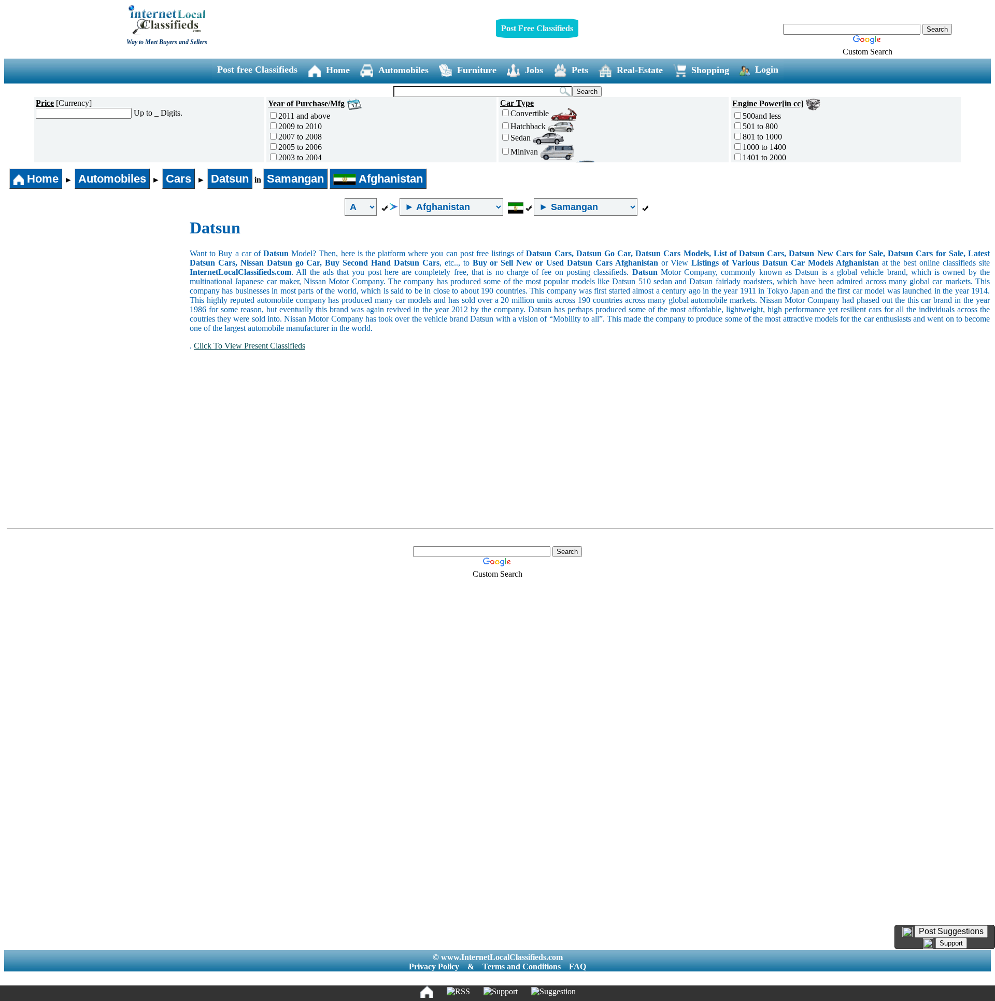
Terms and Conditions (521, 966)
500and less (762, 116)
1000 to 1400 (764, 147)
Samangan (295, 178)
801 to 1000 (762, 136)
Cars (178, 178)
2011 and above (304, 116)
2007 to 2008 (300, 136)
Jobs (534, 70)
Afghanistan (389, 178)
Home (338, 70)
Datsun (230, 178)
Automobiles (403, 70)
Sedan (521, 137)
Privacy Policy (434, 966)
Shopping (710, 70)
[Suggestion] (553, 991)
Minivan (525, 151)
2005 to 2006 (300, 147)
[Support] (501, 991)
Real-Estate (640, 70)
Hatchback (529, 126)
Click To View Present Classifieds (249, 345)
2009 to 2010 (300, 126)
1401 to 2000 (764, 157)
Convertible (530, 113)
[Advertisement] (97, 296)
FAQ (577, 966)
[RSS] (458, 991)
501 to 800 (760, 126)
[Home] (426, 991)
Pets (580, 70)
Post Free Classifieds (537, 28)
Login (766, 69)
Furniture (476, 70)
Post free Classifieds (257, 69)
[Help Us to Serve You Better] (907, 932)
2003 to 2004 (300, 157)
